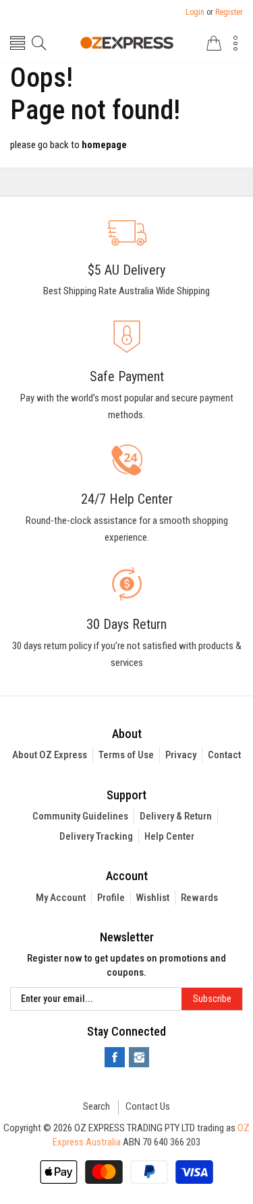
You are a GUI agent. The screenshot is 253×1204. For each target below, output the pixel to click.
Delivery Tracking (96, 836)
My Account (61, 898)
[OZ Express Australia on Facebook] (115, 1057)
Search (96, 1106)
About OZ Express (49, 755)
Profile (111, 898)
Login (195, 12)
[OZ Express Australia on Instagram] (139, 1057)
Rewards (199, 898)
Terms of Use (126, 755)
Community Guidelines (80, 816)
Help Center (169, 836)
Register (229, 12)
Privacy (180, 755)
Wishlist (152, 898)
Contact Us (147, 1106)
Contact (224, 755)
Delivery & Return (176, 816)
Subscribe (212, 998)
